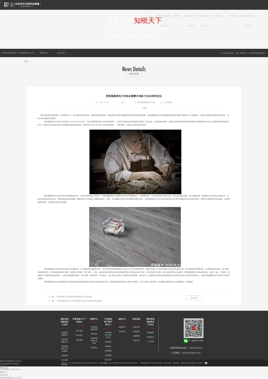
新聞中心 (177, 16)
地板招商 (184, 363)
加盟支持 (136, 327)
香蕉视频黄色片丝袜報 (94, 340)
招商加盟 (233, 16)
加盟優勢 (136, 336)
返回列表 (194, 298)
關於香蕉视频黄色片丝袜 (163, 18)
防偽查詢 (122, 331)
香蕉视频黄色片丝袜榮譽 (64, 348)
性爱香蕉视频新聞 (9, 53)
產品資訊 (61, 53)
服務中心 (219, 16)
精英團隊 (108, 351)
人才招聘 (150, 341)
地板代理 (167, 363)
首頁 (149, 16)
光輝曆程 (64, 356)
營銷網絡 (150, 333)
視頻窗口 (108, 346)
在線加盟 (136, 340)
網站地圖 (103, 363)
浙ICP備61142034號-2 (196, 363)
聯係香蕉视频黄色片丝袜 (247, 18)
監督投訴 (150, 337)
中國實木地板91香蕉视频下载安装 (124, 363)
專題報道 (44, 53)
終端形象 (108, 342)
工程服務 (108, 355)
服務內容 (122, 327)
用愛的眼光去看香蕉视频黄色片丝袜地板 (74, 297)
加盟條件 (136, 331)
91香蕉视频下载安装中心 (205, 18)
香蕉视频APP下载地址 (191, 18)
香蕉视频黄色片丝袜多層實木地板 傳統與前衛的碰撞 (79, 301)
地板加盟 (175, 363)
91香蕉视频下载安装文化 (108, 335)
